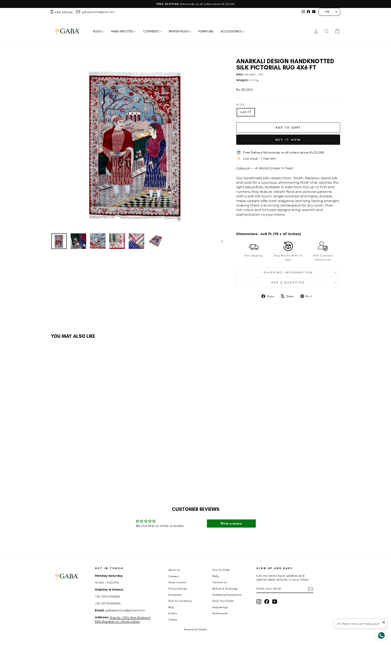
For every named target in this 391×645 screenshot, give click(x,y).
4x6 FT (245, 112)
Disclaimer (175, 594)
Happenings (219, 607)
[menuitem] (99, 31)
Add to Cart (88, 473)
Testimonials (220, 613)
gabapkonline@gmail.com (97, 11)
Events (172, 613)
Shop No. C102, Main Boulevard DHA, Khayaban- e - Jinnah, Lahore (122, 619)
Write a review (231, 523)
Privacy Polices (177, 588)
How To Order (221, 569)
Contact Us (219, 582)
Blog (171, 607)
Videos (172, 619)
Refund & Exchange (225, 588)
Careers (173, 576)
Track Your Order (223, 600)
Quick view (85, 447)
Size (240, 104)
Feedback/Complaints (227, 594)
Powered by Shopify (195, 629)
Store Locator (177, 582)
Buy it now (288, 139)
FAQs (215, 576)
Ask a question (288, 282)
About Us (174, 569)
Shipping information (288, 272)
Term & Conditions (180, 600)
